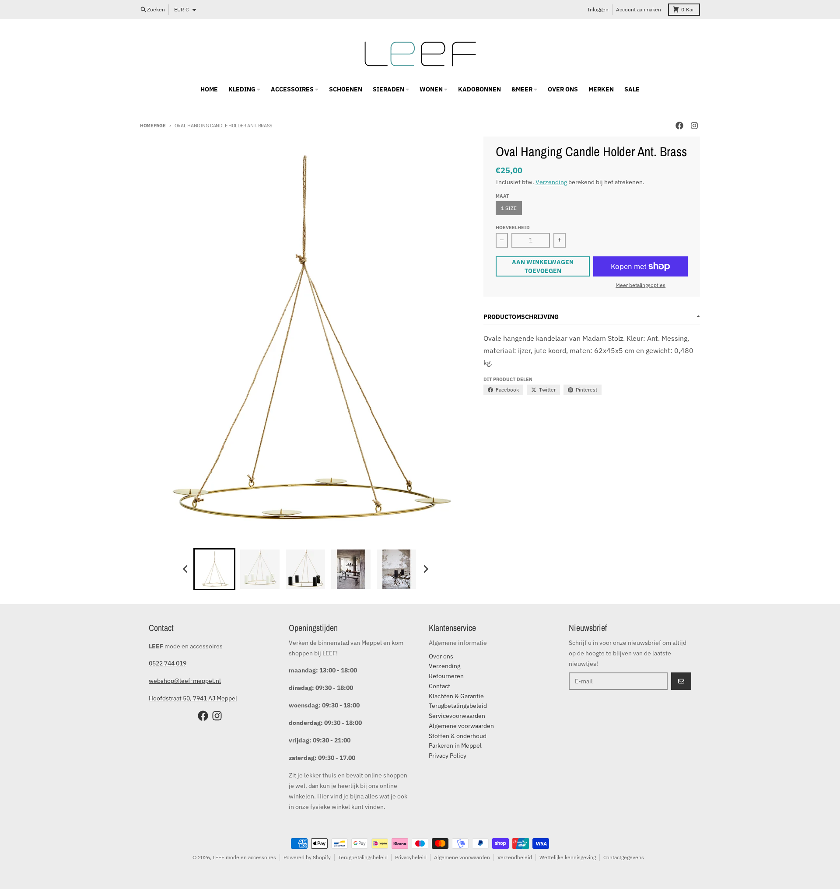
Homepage (153, 125)
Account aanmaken (638, 9)
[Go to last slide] (185, 569)
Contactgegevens (623, 857)
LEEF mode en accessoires (244, 857)
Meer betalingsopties (640, 285)
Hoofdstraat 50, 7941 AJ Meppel (193, 698)
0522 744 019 (167, 663)
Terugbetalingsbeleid (363, 857)
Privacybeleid (411, 857)
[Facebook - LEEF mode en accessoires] (679, 125)
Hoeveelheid (513, 227)
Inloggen (598, 9)
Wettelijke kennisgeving (567, 857)
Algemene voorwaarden (462, 857)
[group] (214, 569)
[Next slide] (425, 569)
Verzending (551, 182)
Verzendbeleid (514, 857)
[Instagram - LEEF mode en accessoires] (694, 125)
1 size (509, 208)
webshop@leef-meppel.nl (185, 681)
